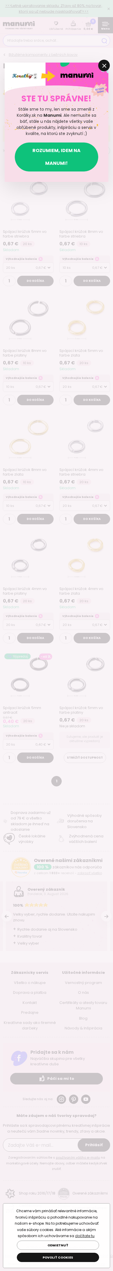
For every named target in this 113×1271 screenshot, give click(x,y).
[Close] (104, 65)
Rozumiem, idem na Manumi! (56, 157)
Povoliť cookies (58, 1257)
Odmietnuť (58, 1245)
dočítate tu (84, 1235)
